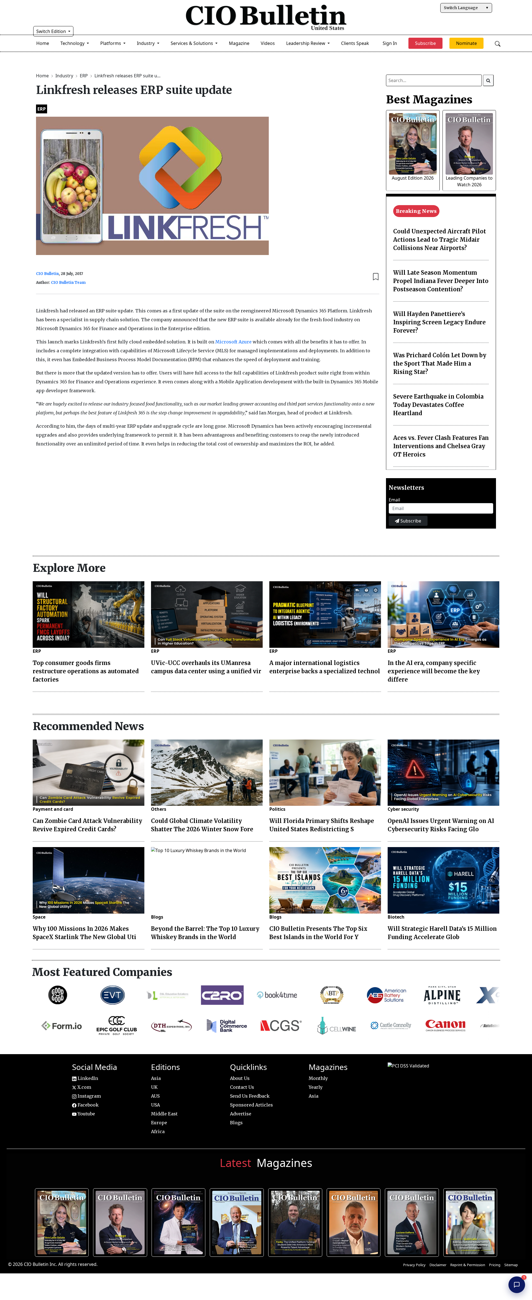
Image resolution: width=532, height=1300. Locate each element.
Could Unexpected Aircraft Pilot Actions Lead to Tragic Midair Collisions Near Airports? (439, 239)
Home (42, 43)
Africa (158, 1131)
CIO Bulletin (47, 273)
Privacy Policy (414, 1264)
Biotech (396, 917)
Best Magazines (429, 99)
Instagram (88, 1096)
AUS (155, 1096)
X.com (83, 1087)
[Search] (488, 80)
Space (39, 917)
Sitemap (511, 1264)
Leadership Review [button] (306, 43)
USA (155, 1105)
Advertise (240, 1114)
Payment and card (53, 809)
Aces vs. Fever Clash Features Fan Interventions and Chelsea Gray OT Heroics (441, 446)
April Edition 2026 (470, 1221)
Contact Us (242, 1087)
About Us (240, 1078)
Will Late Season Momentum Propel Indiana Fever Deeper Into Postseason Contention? (440, 281)
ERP (84, 76)
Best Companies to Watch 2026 (237, 1221)
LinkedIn (87, 1078)
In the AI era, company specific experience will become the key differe (434, 671)
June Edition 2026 (296, 1221)
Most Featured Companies (102, 972)
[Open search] (497, 43)
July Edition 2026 (179, 1221)
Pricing (494, 1264)
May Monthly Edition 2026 (354, 1221)
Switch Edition (51, 31)
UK (154, 1087)
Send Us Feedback (250, 1096)
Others (158, 809)
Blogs (157, 917)
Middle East (164, 1114)
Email (394, 500)
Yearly (316, 1087)
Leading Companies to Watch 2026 (120, 1221)
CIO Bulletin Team (68, 282)
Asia (156, 1078)
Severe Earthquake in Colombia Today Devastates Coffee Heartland (438, 405)
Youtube (85, 1114)
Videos (268, 43)
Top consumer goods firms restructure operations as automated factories (86, 671)
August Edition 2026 (413, 178)
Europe (159, 1122)
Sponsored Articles (251, 1105)
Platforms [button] (111, 43)
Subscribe (410, 521)
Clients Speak (355, 43)
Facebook (87, 1105)
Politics (277, 809)
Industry (64, 76)
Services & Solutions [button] (192, 43)
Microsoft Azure (233, 342)
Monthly (318, 1078)
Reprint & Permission (467, 1264)
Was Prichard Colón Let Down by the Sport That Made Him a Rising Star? (439, 363)
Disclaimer (437, 1264)
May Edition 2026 (412, 1221)
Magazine (239, 43)
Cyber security (403, 809)
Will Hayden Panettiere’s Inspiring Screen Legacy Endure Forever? (439, 322)
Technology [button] (73, 43)
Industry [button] (146, 43)
